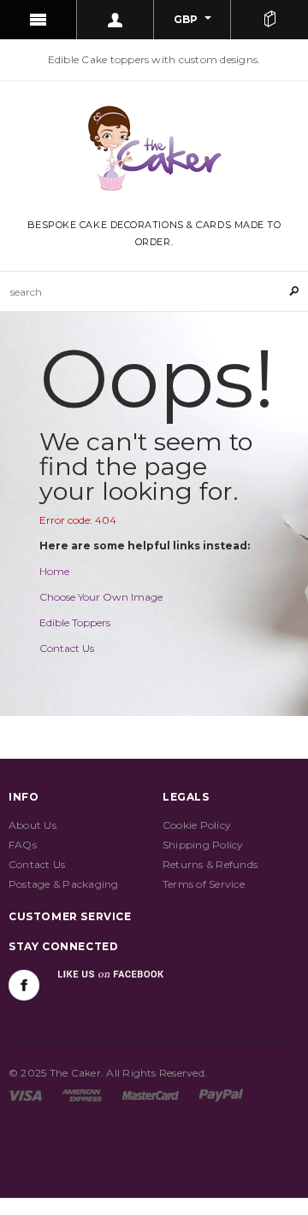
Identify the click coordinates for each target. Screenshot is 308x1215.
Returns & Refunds (210, 864)
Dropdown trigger (115, 19)
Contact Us (66, 648)
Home (54, 571)
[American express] (82, 1095)
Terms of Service (204, 884)
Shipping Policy (203, 844)
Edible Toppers (74, 622)
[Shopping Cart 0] (269, 19)
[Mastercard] (150, 1095)
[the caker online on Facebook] (24, 985)
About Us (32, 825)
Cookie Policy (197, 825)
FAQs (23, 844)
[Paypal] (221, 1095)
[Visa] (25, 1095)
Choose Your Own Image (101, 596)
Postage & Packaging (64, 884)
